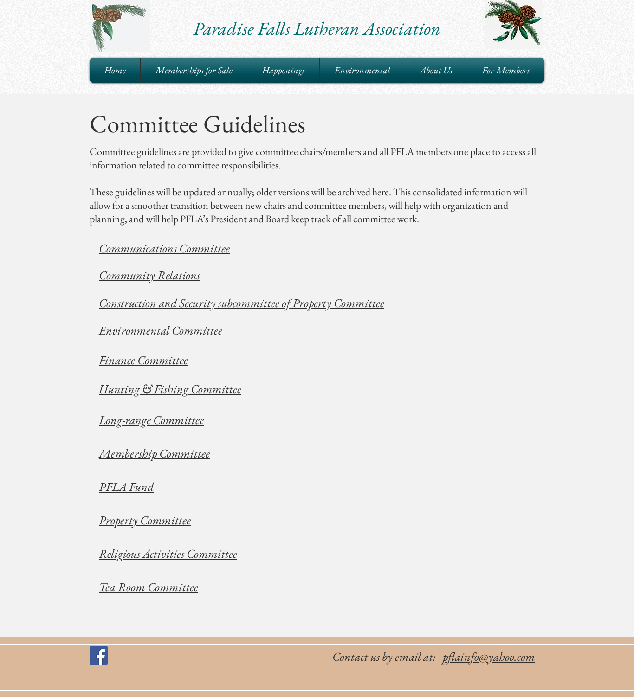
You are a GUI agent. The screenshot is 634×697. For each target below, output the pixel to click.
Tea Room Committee (148, 587)
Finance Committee (143, 360)
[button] (283, 70)
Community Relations (149, 275)
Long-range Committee (151, 420)
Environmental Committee (160, 330)
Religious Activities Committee (168, 553)
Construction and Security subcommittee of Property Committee (241, 303)
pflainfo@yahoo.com (489, 657)
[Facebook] (99, 655)
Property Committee (145, 520)
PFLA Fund (126, 487)
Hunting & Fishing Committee (170, 389)
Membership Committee (154, 453)
